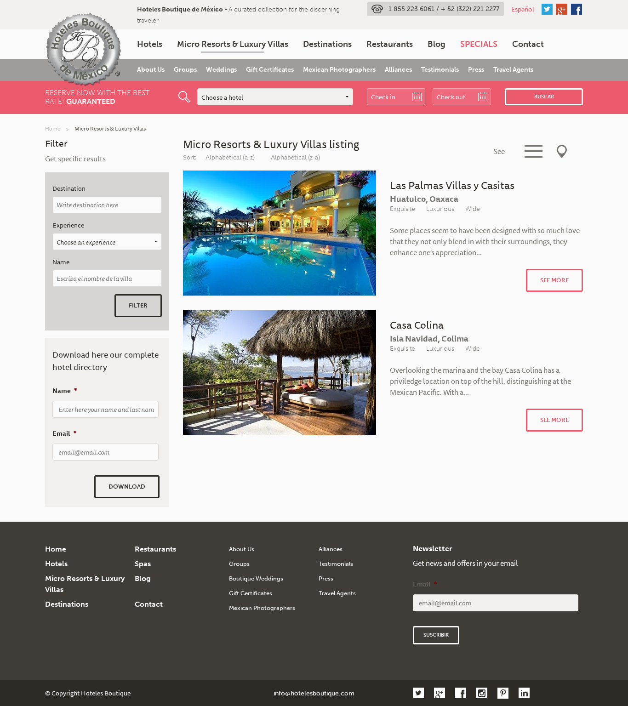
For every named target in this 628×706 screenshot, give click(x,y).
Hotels (149, 44)
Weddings (221, 70)
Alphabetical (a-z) (230, 157)
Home (52, 128)
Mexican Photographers (339, 70)
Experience (68, 225)
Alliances (398, 70)
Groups (185, 70)
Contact (528, 44)
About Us (151, 70)
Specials (478, 44)
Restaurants (389, 44)
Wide (472, 209)
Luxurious (440, 209)
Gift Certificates (270, 70)
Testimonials (440, 70)
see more (554, 280)
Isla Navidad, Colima (429, 338)
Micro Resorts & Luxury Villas (232, 44)
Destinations (327, 44)
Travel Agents (513, 70)
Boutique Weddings (256, 578)
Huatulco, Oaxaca (424, 198)
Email (64, 433)
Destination (69, 189)
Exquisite (402, 209)
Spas (143, 563)
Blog (436, 44)
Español (522, 9)
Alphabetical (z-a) (295, 157)
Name (60, 262)
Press (476, 70)
